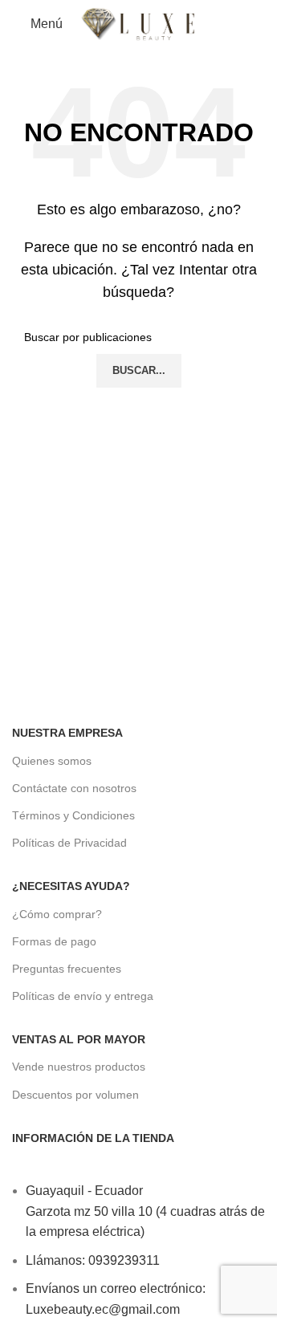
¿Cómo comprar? (57, 914)
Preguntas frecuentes (66, 968)
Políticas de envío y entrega (82, 996)
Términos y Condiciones (73, 815)
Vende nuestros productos (78, 1066)
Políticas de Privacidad (69, 842)
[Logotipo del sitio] (139, 23)
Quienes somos (52, 760)
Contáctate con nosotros (74, 788)
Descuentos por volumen (75, 1094)
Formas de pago (54, 941)
